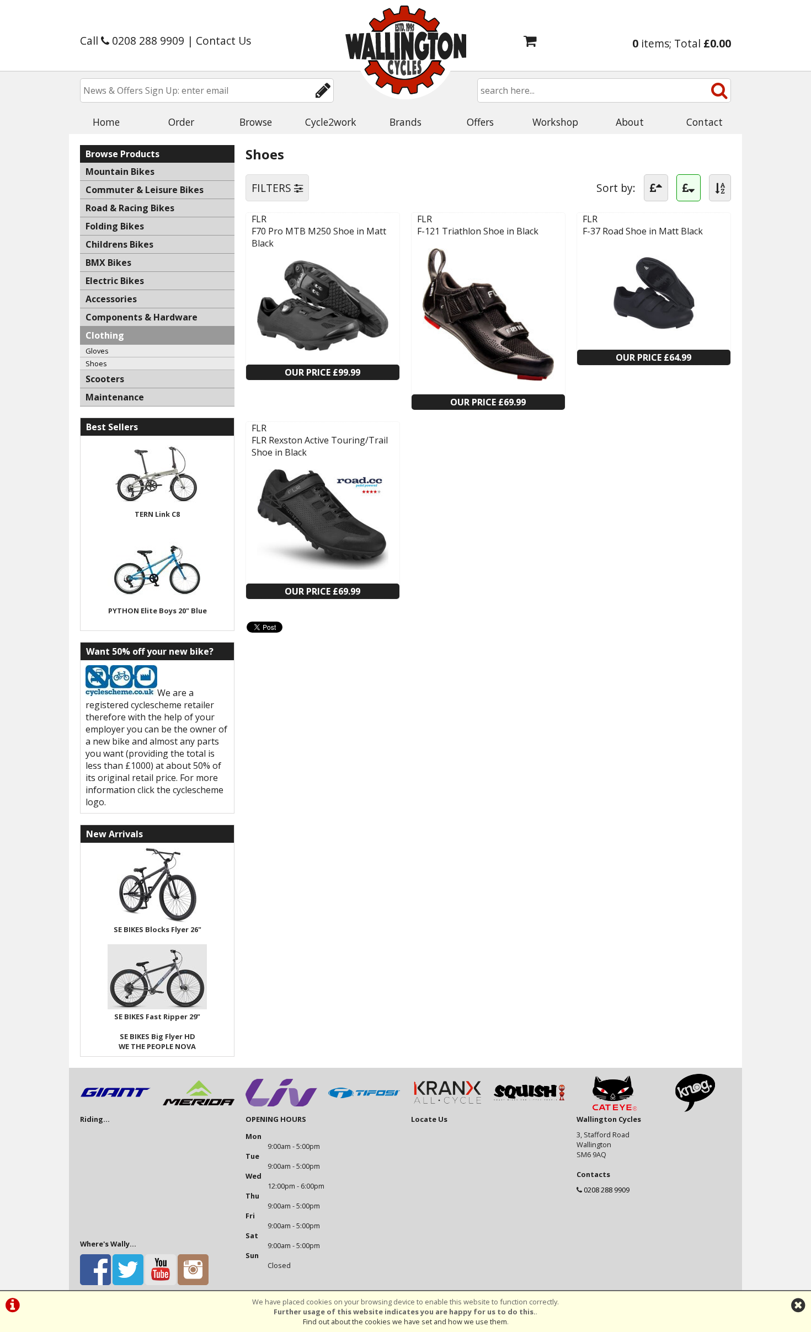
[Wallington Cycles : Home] (405, 49)
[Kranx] (447, 1109)
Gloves (97, 351)
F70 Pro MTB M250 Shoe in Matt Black (319, 237)
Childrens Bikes (119, 244)
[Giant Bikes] (116, 1109)
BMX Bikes (108, 262)
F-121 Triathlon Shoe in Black (477, 231)
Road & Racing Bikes (130, 208)
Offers (480, 122)
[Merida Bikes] (198, 1109)
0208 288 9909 (606, 1190)
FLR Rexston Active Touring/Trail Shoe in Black (320, 446)
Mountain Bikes (120, 171)
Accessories (111, 299)
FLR (259, 219)
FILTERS (273, 187)
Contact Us (223, 40)
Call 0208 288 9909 (132, 40)
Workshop (555, 122)
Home (106, 122)
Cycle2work (330, 122)
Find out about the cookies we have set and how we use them (405, 1321)
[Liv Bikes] (281, 1109)
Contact (704, 122)
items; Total (681, 43)
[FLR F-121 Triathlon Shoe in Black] (488, 377)
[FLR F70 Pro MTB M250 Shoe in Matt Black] (322, 347)
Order (181, 122)
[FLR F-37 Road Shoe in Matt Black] (653, 333)
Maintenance (115, 397)
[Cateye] (612, 1109)
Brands (405, 122)
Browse (255, 122)
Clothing (105, 335)
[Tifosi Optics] (364, 1109)
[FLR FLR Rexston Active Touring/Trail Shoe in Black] (322, 566)
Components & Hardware (142, 317)
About (630, 122)
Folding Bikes (115, 226)
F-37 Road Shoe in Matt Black (643, 231)
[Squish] (529, 1109)
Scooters (105, 379)
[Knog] (695, 1109)
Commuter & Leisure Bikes (145, 190)
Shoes (96, 363)
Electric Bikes (115, 281)
